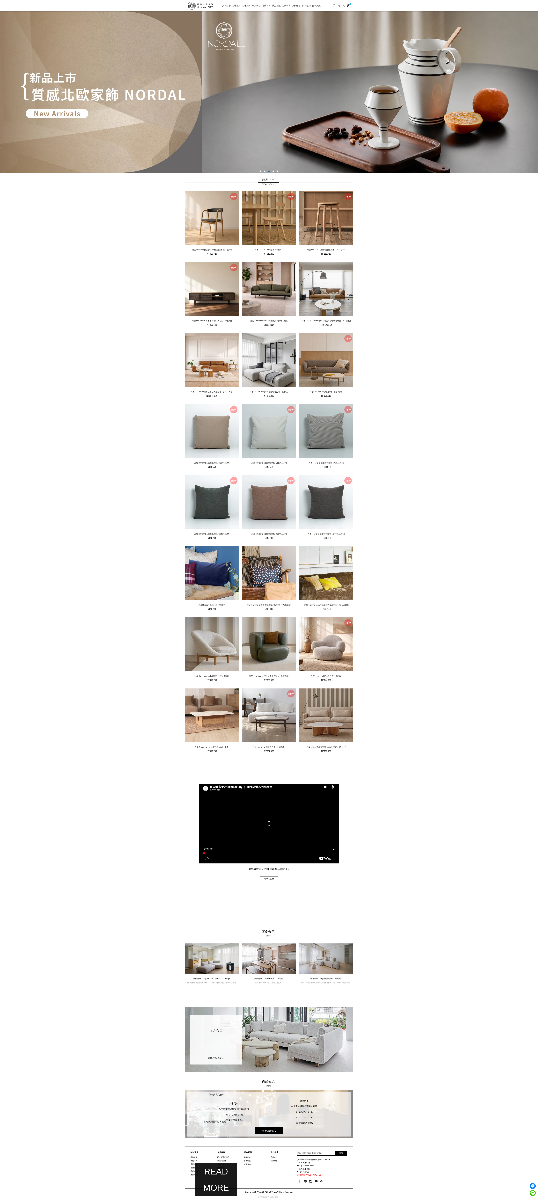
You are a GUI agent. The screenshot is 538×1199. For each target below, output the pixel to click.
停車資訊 (316, 5)
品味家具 (236, 5)
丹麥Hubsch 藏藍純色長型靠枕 (211, 605)
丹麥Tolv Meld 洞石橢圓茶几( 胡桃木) (269, 747)
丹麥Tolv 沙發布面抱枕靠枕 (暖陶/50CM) (269, 534)
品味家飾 (246, 5)
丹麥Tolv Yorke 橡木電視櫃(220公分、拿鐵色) (212, 321)
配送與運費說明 (223, 1157)
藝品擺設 (276, 5)
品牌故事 (194, 1157)
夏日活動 (226, 5)
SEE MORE (269, 879)
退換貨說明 (221, 1161)
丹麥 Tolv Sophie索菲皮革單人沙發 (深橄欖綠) (269, 676)
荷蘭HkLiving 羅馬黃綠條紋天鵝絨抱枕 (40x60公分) (326, 605)
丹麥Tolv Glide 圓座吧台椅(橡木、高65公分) (326, 250)
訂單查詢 (247, 1164)
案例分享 (296, 5)
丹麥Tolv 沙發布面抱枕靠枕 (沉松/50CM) (212, 534)
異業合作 (274, 1157)
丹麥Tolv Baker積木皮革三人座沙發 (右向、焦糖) (212, 392)
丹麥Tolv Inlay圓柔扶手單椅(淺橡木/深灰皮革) (212, 250)
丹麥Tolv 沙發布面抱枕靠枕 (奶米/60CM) (326, 463)
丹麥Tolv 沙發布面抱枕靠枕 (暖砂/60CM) (212, 463)
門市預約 (306, 5)
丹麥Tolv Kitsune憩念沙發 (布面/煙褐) (326, 392)
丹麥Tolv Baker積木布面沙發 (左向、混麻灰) (269, 392)
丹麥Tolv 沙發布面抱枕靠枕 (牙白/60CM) (269, 463)
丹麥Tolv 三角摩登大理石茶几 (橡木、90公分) (326, 747)
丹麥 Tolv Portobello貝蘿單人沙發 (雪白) (211, 676)
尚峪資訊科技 (275, 1197)
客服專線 (247, 1157)
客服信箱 (247, 1161)
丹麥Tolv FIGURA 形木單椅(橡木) (269, 250)
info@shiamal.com (305, 1166)
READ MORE (216, 1179)
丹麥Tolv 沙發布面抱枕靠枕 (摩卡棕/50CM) (326, 534)
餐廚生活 (256, 5)
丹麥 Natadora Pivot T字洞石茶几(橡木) (212, 747)
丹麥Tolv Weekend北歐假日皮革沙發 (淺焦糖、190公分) (326, 321)
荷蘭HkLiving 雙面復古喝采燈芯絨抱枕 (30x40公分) (269, 605)
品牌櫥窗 (286, 5)
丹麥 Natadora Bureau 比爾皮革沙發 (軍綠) (269, 321)
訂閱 (341, 1153)
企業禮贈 (274, 1161)
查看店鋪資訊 (269, 1131)
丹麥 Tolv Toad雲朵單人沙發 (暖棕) (326, 676)
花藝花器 (266, 5)
